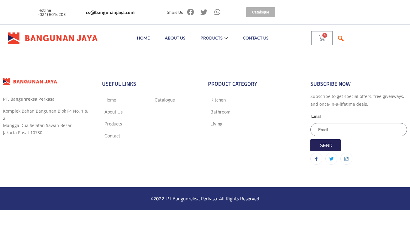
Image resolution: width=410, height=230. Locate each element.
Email (316, 116)
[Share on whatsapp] (217, 12)
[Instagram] (346, 159)
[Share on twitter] (204, 12)
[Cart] (322, 38)
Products (211, 37)
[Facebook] (316, 159)
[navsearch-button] (341, 38)
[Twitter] (331, 159)
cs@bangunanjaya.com (110, 12)
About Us (175, 37)
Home (143, 37)
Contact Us (256, 37)
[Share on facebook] (190, 12)
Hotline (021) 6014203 (52, 12)
